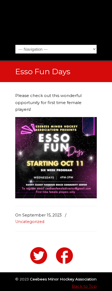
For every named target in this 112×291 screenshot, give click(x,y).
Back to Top (84, 286)
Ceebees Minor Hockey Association (56, 22)
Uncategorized (29, 221)
